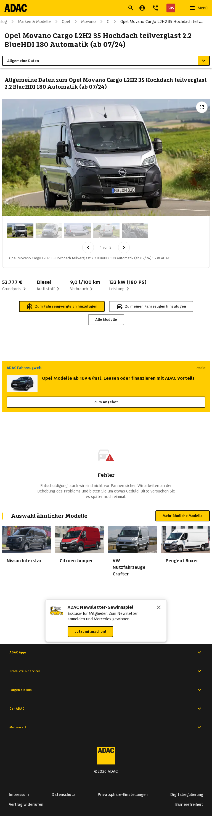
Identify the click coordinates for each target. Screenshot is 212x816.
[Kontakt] (155, 8)
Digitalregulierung (186, 794)
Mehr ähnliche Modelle (183, 515)
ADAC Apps (17, 652)
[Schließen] (158, 608)
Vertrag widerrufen (26, 804)
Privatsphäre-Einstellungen (123, 794)
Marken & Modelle (34, 21)
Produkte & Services (25, 671)
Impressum (19, 794)
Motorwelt (17, 727)
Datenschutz (63, 794)
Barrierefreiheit (189, 804)
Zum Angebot (106, 402)
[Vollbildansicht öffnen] (202, 107)
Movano (88, 21)
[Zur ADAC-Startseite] (15, 8)
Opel (66, 21)
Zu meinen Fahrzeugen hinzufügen (155, 306)
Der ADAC (16, 708)
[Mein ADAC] (142, 8)
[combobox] (99, 8)
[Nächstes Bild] (124, 247)
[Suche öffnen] (131, 8)
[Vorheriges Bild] (88, 247)
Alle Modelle (106, 319)
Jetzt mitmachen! (90, 631)
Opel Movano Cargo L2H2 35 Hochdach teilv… (161, 21)
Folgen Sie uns (20, 690)
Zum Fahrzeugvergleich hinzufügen (66, 306)
